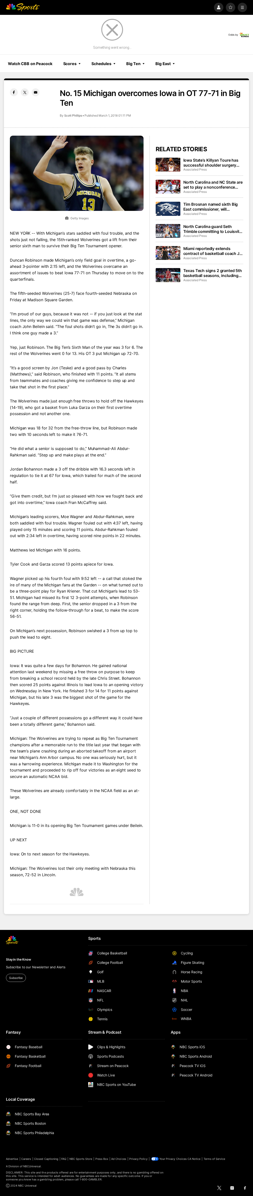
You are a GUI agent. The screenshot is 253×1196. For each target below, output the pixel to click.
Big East (163, 63)
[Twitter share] (25, 92)
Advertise (12, 1159)
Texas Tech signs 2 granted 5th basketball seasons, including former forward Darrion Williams (212, 273)
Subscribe (16, 978)
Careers (26, 1159)
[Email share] (36, 92)
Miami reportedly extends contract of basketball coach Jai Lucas (213, 251)
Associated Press (195, 169)
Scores (70, 63)
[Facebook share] (14, 92)
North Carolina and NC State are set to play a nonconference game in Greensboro (213, 185)
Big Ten (133, 63)
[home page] (23, 7)
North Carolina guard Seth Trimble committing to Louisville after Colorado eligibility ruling (212, 229)
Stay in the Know (18, 959)
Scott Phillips (73, 115)
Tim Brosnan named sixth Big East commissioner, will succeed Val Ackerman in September (210, 207)
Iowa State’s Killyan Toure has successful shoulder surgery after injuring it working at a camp (210, 163)
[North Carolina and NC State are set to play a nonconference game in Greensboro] (168, 187)
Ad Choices (118, 1159)
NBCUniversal (32, 1166)
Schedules (101, 63)
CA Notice (194, 1159)
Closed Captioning (46, 1159)
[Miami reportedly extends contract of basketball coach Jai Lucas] (168, 253)
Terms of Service (214, 1159)
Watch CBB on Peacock (30, 63)
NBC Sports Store (80, 1159)
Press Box (101, 1159)
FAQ (63, 1159)
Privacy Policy (138, 1159)
